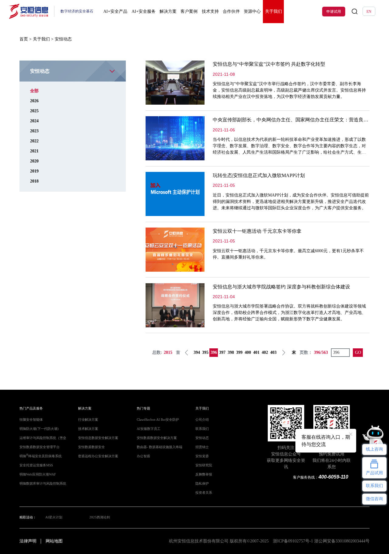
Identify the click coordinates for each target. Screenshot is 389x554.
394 (197, 352)
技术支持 (210, 11)
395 (205, 352)
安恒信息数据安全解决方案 (98, 438)
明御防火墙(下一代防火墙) (39, 428)
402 (265, 352)
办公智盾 (143, 456)
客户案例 (189, 11)
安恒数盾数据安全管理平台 (39, 447)
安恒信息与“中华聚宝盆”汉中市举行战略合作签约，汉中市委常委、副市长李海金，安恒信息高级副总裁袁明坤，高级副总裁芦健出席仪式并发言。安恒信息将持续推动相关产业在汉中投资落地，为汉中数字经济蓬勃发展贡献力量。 (289, 90)
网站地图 (54, 541)
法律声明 (27, 541)
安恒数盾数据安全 (91, 447)
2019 (34, 171)
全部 (34, 91)
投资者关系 (203, 492)
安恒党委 (202, 456)
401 (256, 352)
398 (231, 352)
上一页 (186, 352)
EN (369, 11)
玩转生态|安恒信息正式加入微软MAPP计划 (259, 175)
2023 (34, 131)
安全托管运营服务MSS (36, 465)
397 (222, 352)
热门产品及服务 (31, 408)
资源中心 (252, 11)
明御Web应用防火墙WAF (37, 474)
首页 (23, 39)
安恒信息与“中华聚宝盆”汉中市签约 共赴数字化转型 (269, 64)
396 (214, 352)
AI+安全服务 (144, 11)
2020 (34, 161)
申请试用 (333, 11)
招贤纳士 (202, 447)
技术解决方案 (88, 428)
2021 (34, 151)
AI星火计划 (53, 517)
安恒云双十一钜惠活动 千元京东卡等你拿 (257, 231)
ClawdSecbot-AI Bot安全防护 (158, 419)
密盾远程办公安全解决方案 (98, 456)
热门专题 (143, 408)
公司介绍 (202, 419)
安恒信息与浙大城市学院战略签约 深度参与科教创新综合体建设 (281, 286)
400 (248, 352)
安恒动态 (202, 438)
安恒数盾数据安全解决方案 (157, 438)
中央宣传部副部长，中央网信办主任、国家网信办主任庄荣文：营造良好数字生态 (300, 119)
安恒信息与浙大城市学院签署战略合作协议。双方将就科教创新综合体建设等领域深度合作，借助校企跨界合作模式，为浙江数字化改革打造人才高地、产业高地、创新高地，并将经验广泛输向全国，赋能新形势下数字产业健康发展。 (289, 312)
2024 (34, 121)
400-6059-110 (333, 476)
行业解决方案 (88, 419)
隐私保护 (202, 483)
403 (273, 352)
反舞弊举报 (203, 474)
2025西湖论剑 (99, 517)
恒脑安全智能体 (31, 419)
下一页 (283, 352)
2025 (34, 111)
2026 (34, 101)
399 (239, 352)
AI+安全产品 (115, 11)
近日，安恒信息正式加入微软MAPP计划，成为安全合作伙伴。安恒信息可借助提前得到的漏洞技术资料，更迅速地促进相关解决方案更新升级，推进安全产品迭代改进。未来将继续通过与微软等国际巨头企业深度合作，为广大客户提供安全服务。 (291, 201)
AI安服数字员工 (148, 428)
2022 (34, 141)
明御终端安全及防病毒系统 (40, 456)
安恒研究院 (203, 465)
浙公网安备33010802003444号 (342, 541)
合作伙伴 (231, 11)
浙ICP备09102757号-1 (293, 541)
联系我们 (202, 428)
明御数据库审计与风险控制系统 (42, 483)
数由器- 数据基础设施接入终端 (159, 447)
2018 (34, 181)
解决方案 (168, 11)
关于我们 (273, 11)
